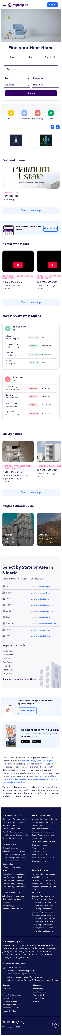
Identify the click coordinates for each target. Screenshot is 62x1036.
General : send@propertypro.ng (20, 971)
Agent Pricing (38, 989)
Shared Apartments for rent (43, 832)
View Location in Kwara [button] (40, 630)
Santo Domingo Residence (13, 858)
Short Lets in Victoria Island (43, 858)
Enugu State (8, 674)
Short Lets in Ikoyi (39, 851)
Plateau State (8, 670)
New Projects (24, 119)
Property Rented (39, 998)
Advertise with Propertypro (13, 896)
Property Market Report (12, 909)
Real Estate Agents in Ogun (13, 884)
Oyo (8, 599)
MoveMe (6, 902)
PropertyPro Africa (9, 1011)
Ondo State (7, 651)
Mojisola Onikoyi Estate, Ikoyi (44, 880)
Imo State (6, 666)
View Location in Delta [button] (40, 636)
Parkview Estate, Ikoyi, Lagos (43, 874)
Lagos (8, 586)
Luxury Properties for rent (42, 909)
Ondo (8, 611)
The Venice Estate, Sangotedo (14, 854)
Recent (11, 119)
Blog (4, 992)
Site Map (36, 1001)
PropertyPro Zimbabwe (11, 1005)
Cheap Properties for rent (42, 906)
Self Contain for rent (40, 829)
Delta (8, 636)
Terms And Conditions (11, 995)
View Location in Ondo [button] (40, 611)
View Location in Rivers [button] (40, 618)
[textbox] (17, 78)
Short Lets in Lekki (39, 855)
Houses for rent (38, 838)
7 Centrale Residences (11, 867)
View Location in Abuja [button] (40, 593)
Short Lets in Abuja (39, 845)
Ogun (8, 605)
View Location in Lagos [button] (40, 587)
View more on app (31, 210)
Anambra (10, 623)
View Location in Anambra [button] (42, 624)
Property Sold (38, 995)
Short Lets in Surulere (40, 861)
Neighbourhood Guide (11, 899)
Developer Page (39, 992)
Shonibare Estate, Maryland (43, 884)
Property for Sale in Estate (42, 928)
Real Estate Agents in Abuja (13, 877)
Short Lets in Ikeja (39, 848)
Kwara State (7, 659)
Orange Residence (10, 848)
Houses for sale (8, 826)
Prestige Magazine (10, 906)
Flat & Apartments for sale (13, 822)
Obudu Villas (7, 864)
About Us (6, 989)
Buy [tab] (12, 57)
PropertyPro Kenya (9, 1001)
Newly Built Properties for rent (44, 902)
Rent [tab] (31, 57)
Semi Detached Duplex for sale (15, 835)
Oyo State (7, 662)
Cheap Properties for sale (42, 921)
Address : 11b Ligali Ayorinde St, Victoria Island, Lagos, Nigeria (32, 980)
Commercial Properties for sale (15, 819)
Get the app (50, 228)
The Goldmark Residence (13, 861)
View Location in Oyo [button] (40, 599)
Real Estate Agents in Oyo (13, 880)
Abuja (8, 592)
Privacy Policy (7, 998)
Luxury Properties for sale (42, 925)
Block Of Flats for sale (11, 829)
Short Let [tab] (50, 57)
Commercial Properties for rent (44, 819)
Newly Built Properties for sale (44, 918)
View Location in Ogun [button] (40, 605)
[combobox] (17, 78)
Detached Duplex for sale (12, 832)
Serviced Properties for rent (43, 896)
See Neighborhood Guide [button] (19, 679)
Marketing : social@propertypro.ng (21, 974)
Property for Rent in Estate (42, 931)
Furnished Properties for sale (43, 915)
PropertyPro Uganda (10, 1008)
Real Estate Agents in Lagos (13, 874)
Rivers (8, 617)
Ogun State (7, 655)
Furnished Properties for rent (43, 899)
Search (31, 93)
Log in (52, 5)
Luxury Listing (37, 119)
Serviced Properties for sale (43, 912)
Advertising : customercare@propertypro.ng (25, 977)
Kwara (8, 630)
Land (51, 119)
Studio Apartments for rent (43, 835)
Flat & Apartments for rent (42, 822)
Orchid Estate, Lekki (40, 877)
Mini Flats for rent (39, 826)
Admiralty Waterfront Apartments (15, 851)
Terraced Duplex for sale (12, 838)
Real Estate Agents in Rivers (13, 887)
